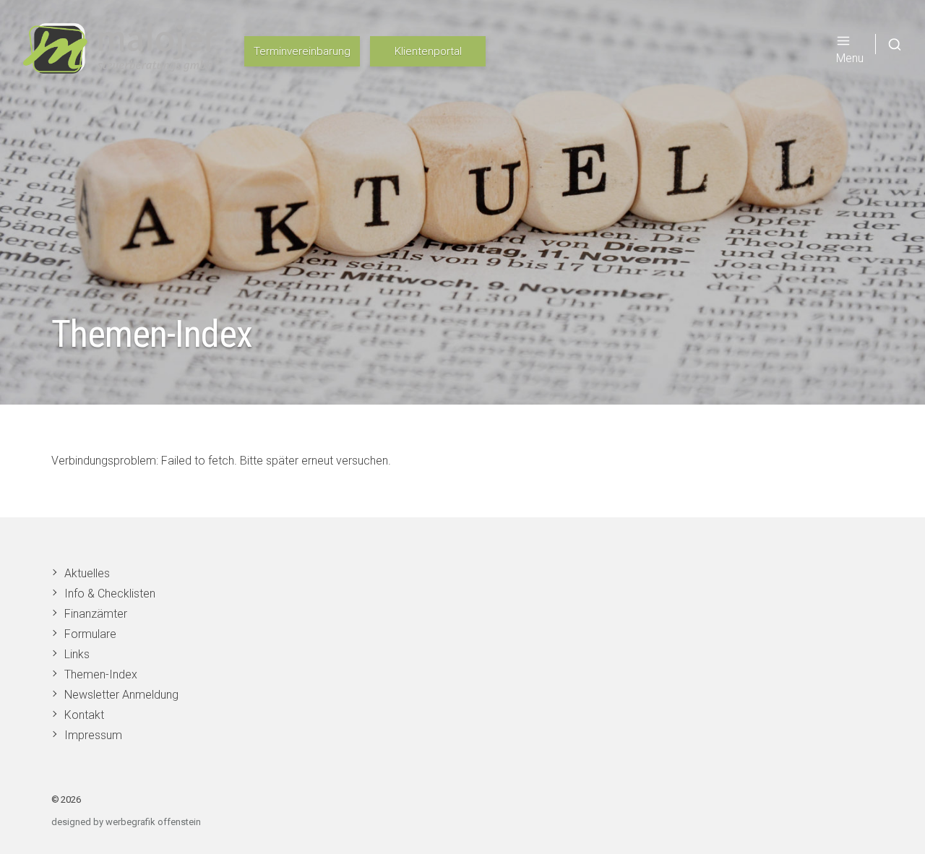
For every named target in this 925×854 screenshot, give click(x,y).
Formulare (90, 634)
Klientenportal (428, 51)
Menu (850, 58)
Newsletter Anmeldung (121, 695)
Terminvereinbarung (302, 51)
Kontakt (84, 715)
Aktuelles (87, 573)
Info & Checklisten (109, 593)
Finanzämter (95, 614)
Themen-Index (100, 674)
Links (77, 654)
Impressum (93, 735)
